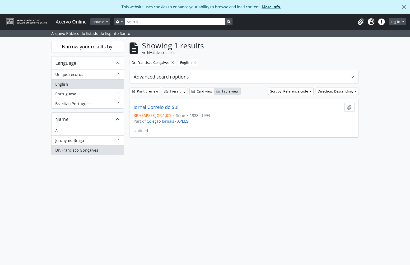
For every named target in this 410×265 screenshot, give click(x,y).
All (57, 130)
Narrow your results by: (87, 46)
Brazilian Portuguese (87, 104)
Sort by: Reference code (289, 91)
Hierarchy (177, 91)
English (87, 85)
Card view (204, 91)
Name (62, 119)
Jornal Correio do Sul (156, 107)
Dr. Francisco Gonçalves (87, 151)
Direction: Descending (336, 91)
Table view (229, 91)
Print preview (147, 91)
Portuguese (87, 95)
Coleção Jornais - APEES (167, 121)
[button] (360, 22)
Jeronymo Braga (87, 141)
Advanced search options (161, 77)
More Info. (271, 6)
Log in (396, 21)
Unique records (87, 75)
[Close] (404, 7)
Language (65, 63)
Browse (99, 21)
